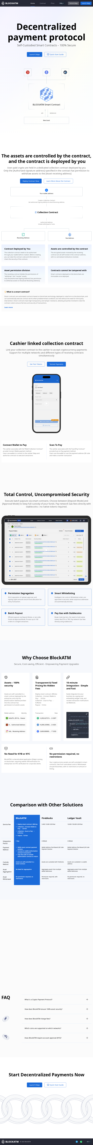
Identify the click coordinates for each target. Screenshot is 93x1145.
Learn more (8, 307)
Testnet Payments (56, 364)
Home (33, 3)
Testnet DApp (73, 3)
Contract (43, 3)
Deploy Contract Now (31, 181)
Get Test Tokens (36, 364)
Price (52, 3)
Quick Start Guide (57, 54)
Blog (60, 3)
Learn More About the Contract (58, 181)
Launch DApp (86, 3)
